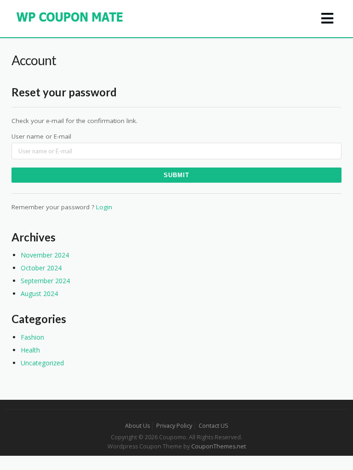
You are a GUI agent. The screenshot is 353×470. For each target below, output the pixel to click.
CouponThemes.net (218, 446)
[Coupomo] (70, 16)
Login (104, 207)
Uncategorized (42, 362)
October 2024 (41, 267)
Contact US (213, 426)
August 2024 (39, 293)
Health (30, 350)
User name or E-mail (41, 136)
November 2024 (45, 255)
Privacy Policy (174, 426)
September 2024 (45, 280)
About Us (137, 426)
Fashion (32, 337)
